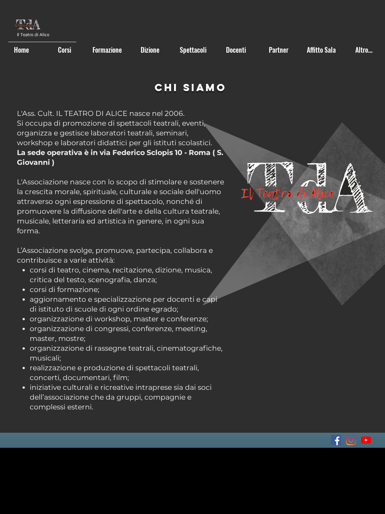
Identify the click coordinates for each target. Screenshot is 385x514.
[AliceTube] (366, 440)
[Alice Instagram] (351, 440)
